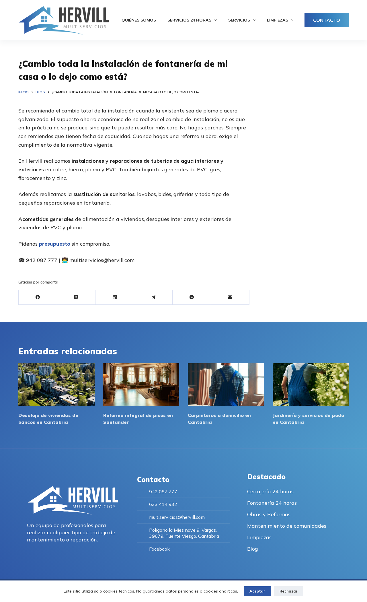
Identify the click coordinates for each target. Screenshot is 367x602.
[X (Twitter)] (76, 297)
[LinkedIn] (114, 297)
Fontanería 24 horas (272, 503)
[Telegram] (153, 297)
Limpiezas (277, 20)
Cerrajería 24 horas (270, 491)
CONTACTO (326, 20)
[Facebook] (38, 297)
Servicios (239, 20)
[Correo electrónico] (230, 297)
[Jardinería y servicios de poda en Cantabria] (311, 384)
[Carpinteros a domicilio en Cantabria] (226, 384)
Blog (252, 548)
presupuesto (54, 243)
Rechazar (289, 591)
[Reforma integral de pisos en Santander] (141, 384)
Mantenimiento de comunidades (286, 526)
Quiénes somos (139, 20)
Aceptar (257, 591)
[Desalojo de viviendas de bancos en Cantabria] (56, 384)
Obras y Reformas (268, 514)
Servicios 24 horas (189, 20)
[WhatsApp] (192, 297)
